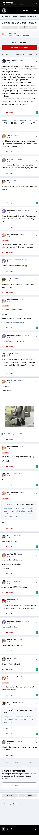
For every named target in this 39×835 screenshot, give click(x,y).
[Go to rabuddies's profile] (4, 601)
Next (31, 54)
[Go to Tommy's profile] (4, 136)
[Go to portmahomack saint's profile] (4, 211)
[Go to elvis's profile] (4, 181)
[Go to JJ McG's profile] (4, 279)
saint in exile (12, 702)
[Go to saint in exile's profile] (4, 703)
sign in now (15, 776)
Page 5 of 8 (18, 54)
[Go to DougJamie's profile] (4, 742)
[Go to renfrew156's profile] (4, 160)
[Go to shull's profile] (4, 475)
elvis (9, 180)
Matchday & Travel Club (19, 35)
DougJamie (11, 741)
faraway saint (10, 33)
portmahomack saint (15, 210)
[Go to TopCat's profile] (4, 355)
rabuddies (11, 600)
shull (9, 474)
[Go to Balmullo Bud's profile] (4, 61)
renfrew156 (11, 159)
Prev (7, 54)
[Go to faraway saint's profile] (3, 34)
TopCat (10, 354)
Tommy (10, 135)
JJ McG (10, 278)
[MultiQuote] (3, 112)
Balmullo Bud (12, 60)
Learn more (4, 4)
